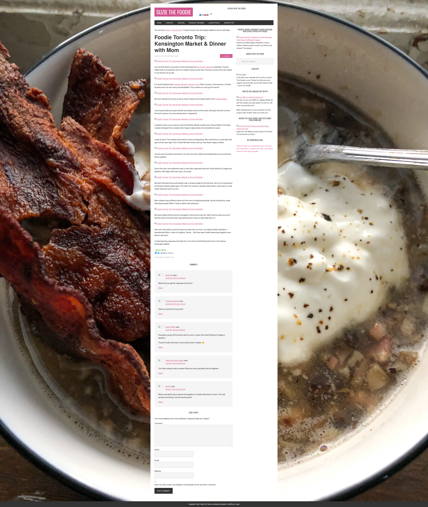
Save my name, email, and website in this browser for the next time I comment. (185, 484)
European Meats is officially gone (186, 84)
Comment (158, 423)
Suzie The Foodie (173, 12)
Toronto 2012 (169, 257)
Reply (160, 288)
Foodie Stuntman (172, 301)
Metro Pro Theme (206, 504)
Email (156, 460)
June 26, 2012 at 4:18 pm (175, 304)
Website (157, 471)
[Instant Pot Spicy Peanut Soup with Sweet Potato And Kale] (255, 128)
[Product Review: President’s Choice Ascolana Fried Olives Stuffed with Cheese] (255, 40)
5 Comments (226, 56)
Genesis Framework (220, 504)
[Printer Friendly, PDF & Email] (160, 250)
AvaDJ (168, 386)
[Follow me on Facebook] (200, 15)
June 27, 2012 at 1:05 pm (175, 389)
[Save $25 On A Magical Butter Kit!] (250, 97)
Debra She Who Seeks (174, 360)
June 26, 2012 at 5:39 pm (175, 330)
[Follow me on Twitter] (203, 15)
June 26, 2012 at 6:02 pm (175, 363)
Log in (238, 504)
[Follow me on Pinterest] (205, 15)
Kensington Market (204, 67)
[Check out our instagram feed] (207, 15)
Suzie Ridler (170, 327)
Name (156, 449)
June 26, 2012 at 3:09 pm (175, 278)
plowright (169, 275)
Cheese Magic (221, 99)
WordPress (231, 504)
